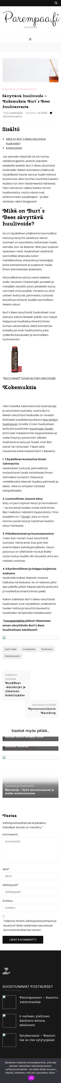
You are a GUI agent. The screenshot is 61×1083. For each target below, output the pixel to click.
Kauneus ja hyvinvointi (20, 89)
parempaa (16, 113)
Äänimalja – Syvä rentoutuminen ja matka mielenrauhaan (29, 791)
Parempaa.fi (30, 18)
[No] (56, 1070)
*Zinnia (25, 517)
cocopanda (29, 649)
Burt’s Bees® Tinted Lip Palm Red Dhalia (30, 378)
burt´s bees (10, 649)
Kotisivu (8, 901)
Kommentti (10, 834)
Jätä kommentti (12, 116)
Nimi (6, 869)
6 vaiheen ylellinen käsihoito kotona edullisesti (34, 1020)
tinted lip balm (12, 656)
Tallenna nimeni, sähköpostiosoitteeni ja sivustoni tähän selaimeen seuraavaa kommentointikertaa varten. (29, 925)
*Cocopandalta (13, 621)
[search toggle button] (56, 3)
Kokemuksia (14, 148)
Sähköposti (11, 885)
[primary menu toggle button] (30, 39)
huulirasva (47, 649)
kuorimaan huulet (41, 429)
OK (31, 1078)
